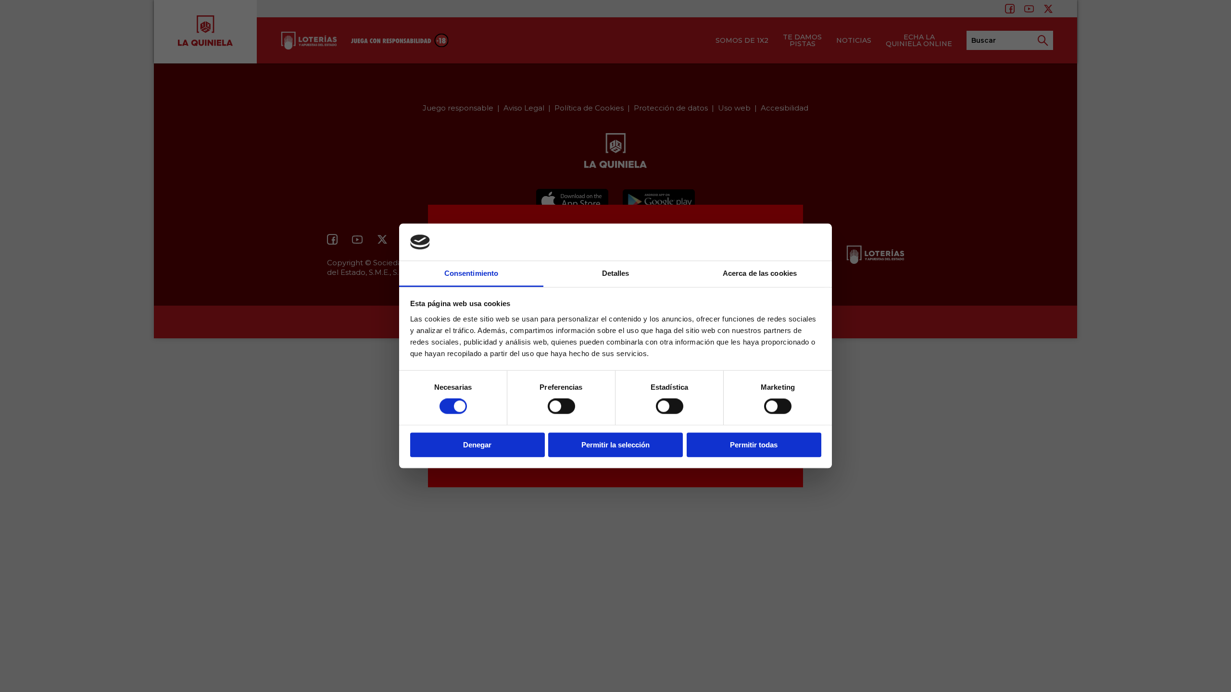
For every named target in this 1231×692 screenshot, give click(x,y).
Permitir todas (754, 445)
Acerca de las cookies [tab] (760, 273)
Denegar (477, 445)
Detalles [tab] (615, 273)
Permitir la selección (615, 445)
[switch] (561, 406)
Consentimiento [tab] (471, 273)
